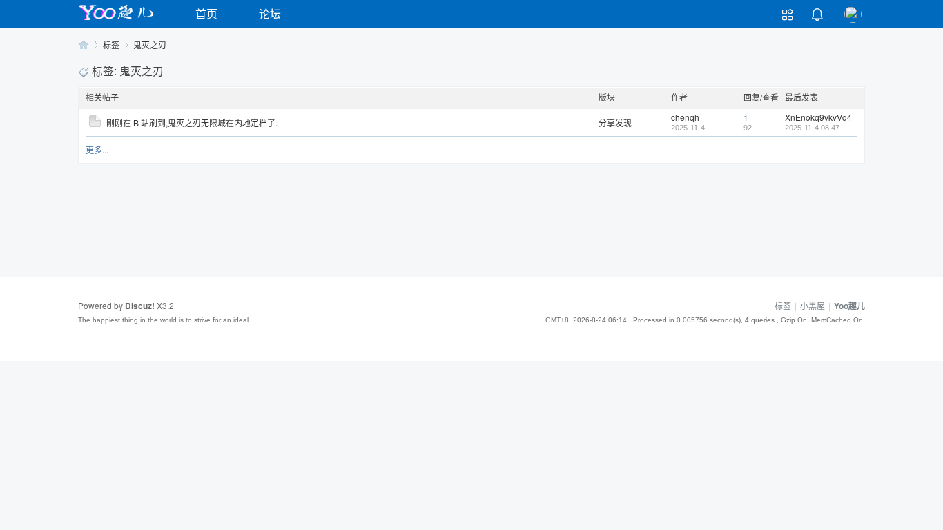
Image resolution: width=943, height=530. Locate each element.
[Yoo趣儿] (116, 20)
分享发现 (615, 122)
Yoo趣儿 (83, 45)
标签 (111, 44)
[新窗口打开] (95, 123)
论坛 (270, 13)
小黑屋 (812, 305)
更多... (97, 149)
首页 (206, 13)
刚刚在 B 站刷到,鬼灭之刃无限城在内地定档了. (192, 122)
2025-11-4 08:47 (812, 128)
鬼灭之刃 (149, 44)
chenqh (685, 117)
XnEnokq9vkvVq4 (818, 117)
